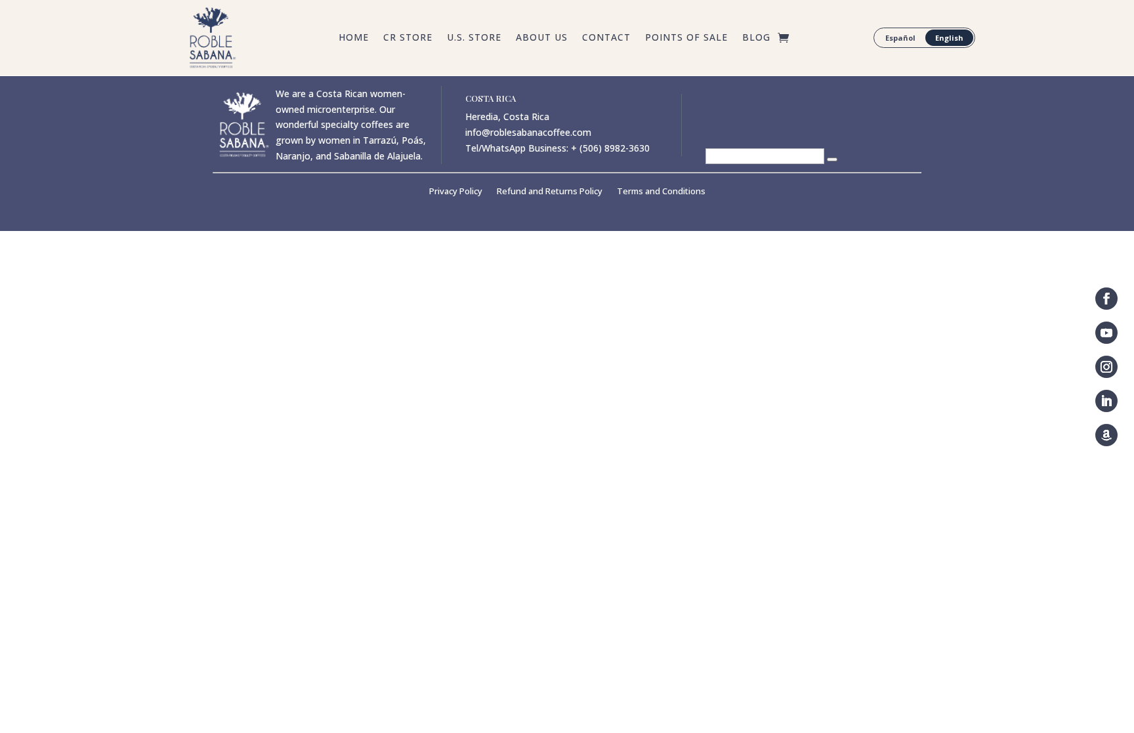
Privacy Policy (455, 191)
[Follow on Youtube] (1106, 333)
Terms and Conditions (661, 191)
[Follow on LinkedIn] (1106, 401)
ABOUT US (542, 38)
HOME (354, 38)
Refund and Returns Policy (549, 191)
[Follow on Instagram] (1106, 367)
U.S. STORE (474, 38)
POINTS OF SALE (686, 38)
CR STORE (407, 38)
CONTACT (606, 38)
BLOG (756, 38)
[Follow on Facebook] (1106, 298)
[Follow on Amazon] (1106, 435)
